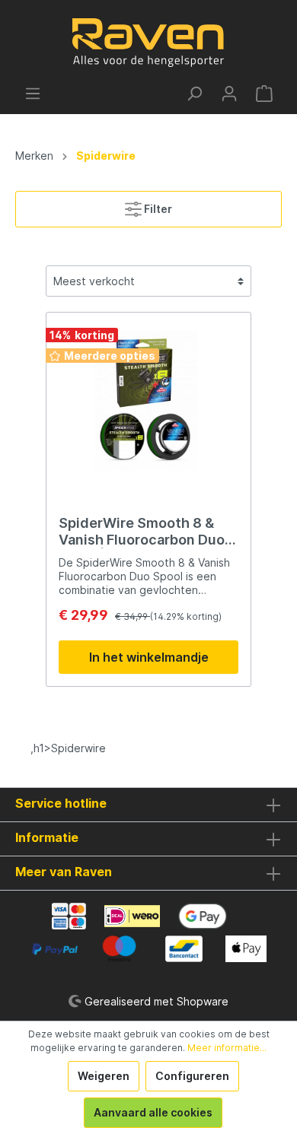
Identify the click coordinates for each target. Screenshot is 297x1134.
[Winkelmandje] (264, 93)
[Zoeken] (194, 93)
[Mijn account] (229, 93)
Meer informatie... (227, 1047)
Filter (157, 208)
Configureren (192, 1075)
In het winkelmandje (149, 657)
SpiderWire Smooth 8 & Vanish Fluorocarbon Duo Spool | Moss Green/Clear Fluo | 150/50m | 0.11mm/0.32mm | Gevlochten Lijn (143, 531)
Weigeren (103, 1075)
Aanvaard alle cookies (153, 1112)
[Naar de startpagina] (148, 42)
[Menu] (32, 93)
